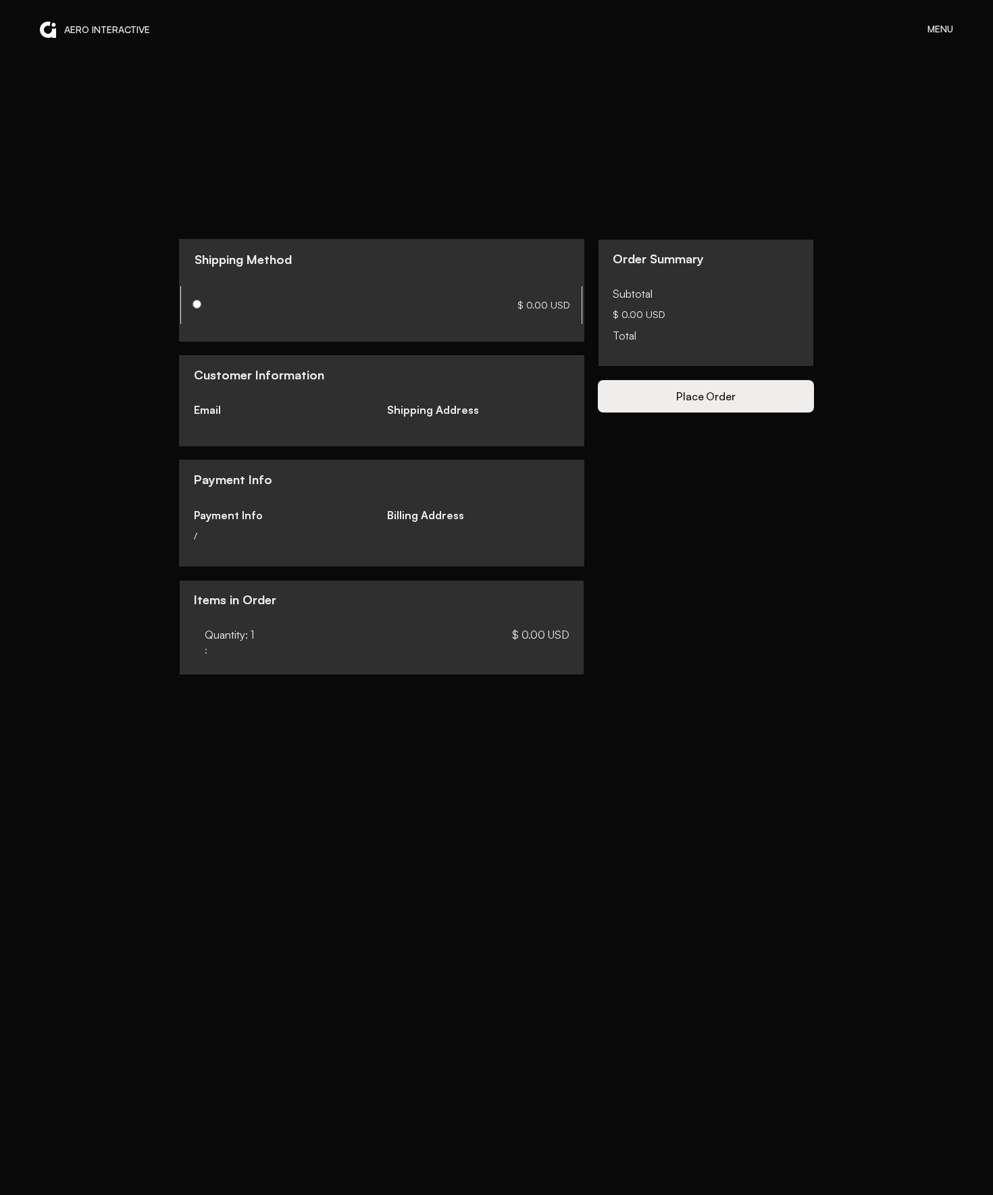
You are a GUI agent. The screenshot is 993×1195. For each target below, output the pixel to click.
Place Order (705, 396)
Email (207, 410)
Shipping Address (433, 410)
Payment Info (228, 515)
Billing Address (425, 515)
